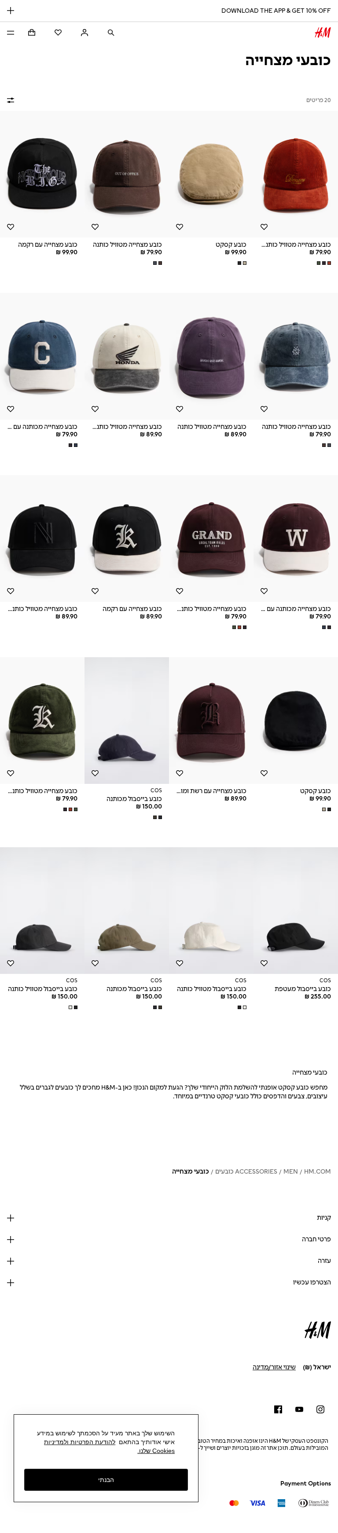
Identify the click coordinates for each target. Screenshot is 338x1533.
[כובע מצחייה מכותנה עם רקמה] (42, 356)
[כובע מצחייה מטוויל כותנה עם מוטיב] (296, 174)
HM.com (317, 1171)
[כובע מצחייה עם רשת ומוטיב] (211, 720)
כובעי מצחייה (190, 1171)
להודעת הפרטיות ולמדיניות (79, 1441)
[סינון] (12, 100)
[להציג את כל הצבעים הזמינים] (323, 263)
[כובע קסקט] (211, 174)
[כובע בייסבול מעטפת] (296, 910)
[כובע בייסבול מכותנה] (126, 720)
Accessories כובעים (246, 1171)
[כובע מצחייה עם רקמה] (42, 174)
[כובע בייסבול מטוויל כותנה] (211, 910)
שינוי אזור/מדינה (274, 1367)
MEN (290, 1171)
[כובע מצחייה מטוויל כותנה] (126, 174)
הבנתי (106, 1479)
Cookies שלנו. (156, 1450)
